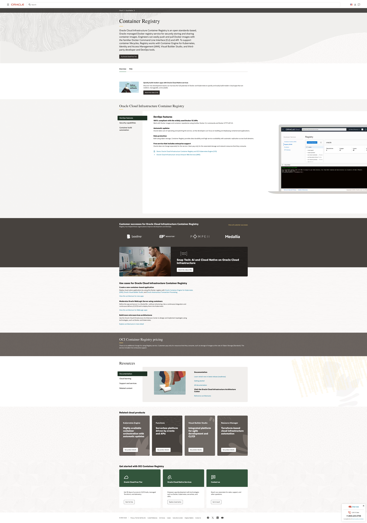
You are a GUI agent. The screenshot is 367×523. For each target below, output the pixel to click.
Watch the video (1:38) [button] (185, 270)
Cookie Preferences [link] (152, 518)
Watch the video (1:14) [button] (151, 92)
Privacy (132, 518)
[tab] (132, 118)
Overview (122, 69)
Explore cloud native (175, 502)
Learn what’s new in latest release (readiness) (210, 377)
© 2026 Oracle (123, 518)
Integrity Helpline (189, 518)
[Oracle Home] (17, 4)
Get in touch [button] (216, 502)
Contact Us (198, 518)
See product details (130, 450)
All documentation (200, 385)
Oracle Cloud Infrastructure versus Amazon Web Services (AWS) (178, 155)
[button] (8, 4)
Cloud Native (129, 10)
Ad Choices (162, 518)
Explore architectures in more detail (131, 324)
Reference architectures (202, 396)
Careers (169, 518)
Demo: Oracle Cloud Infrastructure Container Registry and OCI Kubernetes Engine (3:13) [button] (187, 151)
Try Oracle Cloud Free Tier (129, 56)
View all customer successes (238, 225)
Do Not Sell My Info (141, 518)
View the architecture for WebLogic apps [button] (133, 310)
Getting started (199, 381)
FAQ (130, 69)
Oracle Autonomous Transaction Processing (162, 292)
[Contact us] (359, 4)
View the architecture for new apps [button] (131, 296)
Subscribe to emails (178, 518)
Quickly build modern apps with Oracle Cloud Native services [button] (165, 83)
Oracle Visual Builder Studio (133, 292)
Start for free (129, 502)
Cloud (121, 10)
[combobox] (183, 4)
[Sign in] (355, 4)
